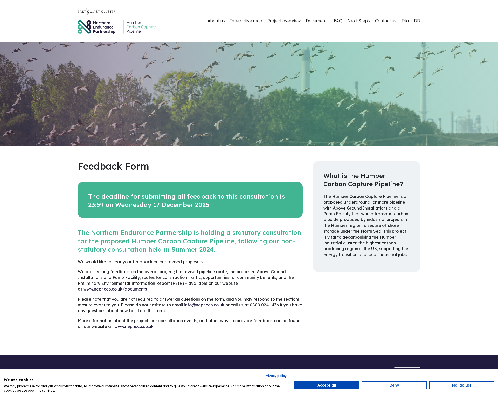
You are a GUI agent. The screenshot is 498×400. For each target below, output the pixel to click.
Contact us (385, 20)
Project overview (284, 20)
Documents (317, 20)
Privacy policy (276, 376)
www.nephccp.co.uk (134, 326)
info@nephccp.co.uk (204, 304)
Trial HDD (411, 20)
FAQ (338, 20)
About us (216, 20)
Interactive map (246, 20)
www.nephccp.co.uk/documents (115, 289)
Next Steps (359, 20)
